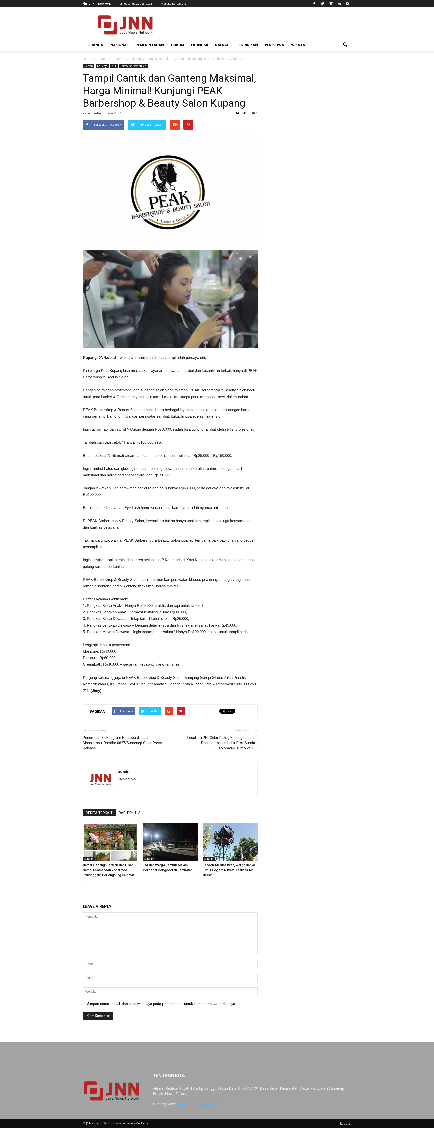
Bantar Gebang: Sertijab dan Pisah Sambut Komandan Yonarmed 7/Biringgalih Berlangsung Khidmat (108, 870)
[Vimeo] (331, 3)
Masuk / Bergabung (174, 3)
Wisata (298, 44)
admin (99, 113)
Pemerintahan (150, 44)
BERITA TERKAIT (99, 813)
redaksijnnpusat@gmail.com (200, 1104)
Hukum (177, 44)
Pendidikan (247, 44)
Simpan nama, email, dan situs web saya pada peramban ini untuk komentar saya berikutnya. (161, 1004)
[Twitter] (322, 3)
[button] (345, 45)
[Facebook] (314, 3)
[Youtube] (347, 3)
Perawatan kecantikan (133, 66)
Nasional (119, 44)
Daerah (222, 44)
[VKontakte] (339, 3)
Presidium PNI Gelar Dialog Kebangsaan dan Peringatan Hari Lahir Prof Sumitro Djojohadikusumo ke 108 (222, 742)
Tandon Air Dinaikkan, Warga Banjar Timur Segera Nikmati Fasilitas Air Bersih (229, 870)
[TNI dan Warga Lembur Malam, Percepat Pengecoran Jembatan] (170, 842)
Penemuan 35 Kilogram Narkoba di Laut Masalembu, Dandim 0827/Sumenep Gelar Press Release (122, 742)
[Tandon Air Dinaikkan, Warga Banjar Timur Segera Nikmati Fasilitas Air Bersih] (230, 842)
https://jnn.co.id (127, 778)
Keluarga (102, 66)
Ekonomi (199, 44)
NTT (114, 66)
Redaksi (345, 1123)
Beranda (94, 44)
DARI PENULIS (130, 813)
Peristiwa (274, 44)
